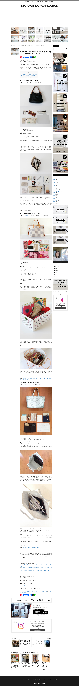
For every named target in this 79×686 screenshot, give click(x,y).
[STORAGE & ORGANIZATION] (60, 284)
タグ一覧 (57, 274)
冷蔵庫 (15, 38)
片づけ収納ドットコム (39, 6)
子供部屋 (56, 30)
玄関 (47, 30)
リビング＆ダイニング (23, 30)
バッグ (39, 591)
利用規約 (55, 679)
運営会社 (57, 268)
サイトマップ (24, 679)
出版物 (56, 272)
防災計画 (56, 38)
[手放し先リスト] (31, 600)
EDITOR (41, 1)
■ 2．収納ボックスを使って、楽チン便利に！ (28, 75)
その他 (31, 38)
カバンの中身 (34, 591)
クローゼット (31, 30)
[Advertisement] (39, 17)
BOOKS (46, 1)
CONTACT (51, 1)
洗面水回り (39, 30)
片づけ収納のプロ (25, 592)
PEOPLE (54, 180)
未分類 (54, 198)
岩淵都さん (26, 384)
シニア (64, 30)
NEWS (32, 1)
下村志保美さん (26, 215)
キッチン (15, 30)
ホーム (12, 45)
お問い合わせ (57, 276)
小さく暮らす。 (26, 585)
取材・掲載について (42, 679)
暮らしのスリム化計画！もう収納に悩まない (31, 547)
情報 (47, 38)
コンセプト (57, 266)
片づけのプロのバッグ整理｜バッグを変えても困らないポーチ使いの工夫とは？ (35, 570)
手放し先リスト (31, 679)
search (56, 45)
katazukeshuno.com (39, 683)
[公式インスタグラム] (31, 625)
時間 (39, 38)
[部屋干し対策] (31, 610)
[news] (60, 209)
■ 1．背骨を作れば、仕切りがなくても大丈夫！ (29, 74)
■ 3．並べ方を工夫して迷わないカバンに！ (28, 77)
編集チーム (57, 270)
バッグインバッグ (44, 591)
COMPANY (37, 1)
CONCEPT (27, 1)
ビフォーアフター (64, 38)
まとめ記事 (29, 591)
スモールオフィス (23, 38)
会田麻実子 (24, 591)
